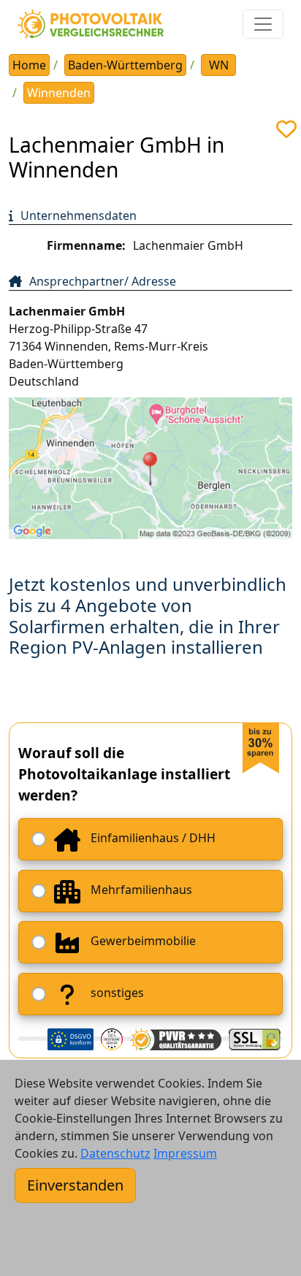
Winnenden (59, 93)
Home (29, 65)
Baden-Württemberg (125, 65)
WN (219, 65)
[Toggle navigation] (263, 24)
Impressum (185, 1153)
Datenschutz (115, 1153)
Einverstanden (75, 1185)
